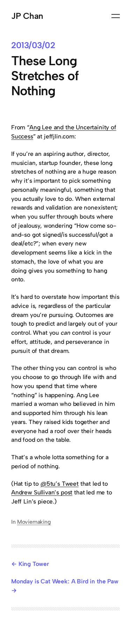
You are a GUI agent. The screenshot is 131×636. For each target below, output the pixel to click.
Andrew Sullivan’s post (41, 492)
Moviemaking (34, 521)
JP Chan (27, 16)
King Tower (34, 563)
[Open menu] (115, 16)
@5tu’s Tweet (60, 483)
